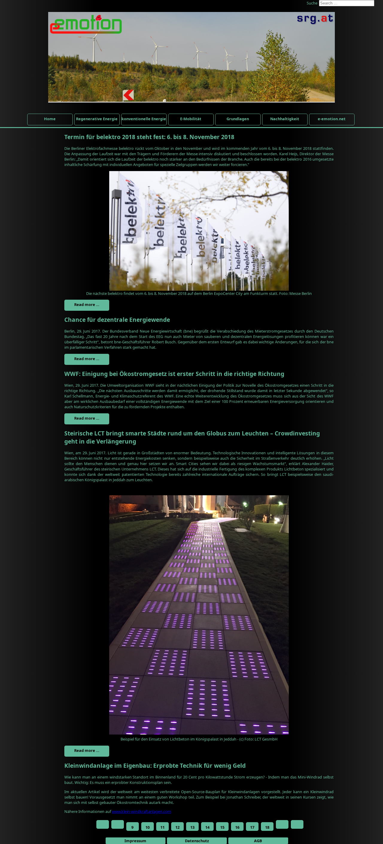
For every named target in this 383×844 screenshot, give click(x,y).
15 (222, 827)
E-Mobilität (190, 118)
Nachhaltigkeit (284, 118)
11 (162, 827)
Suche (312, 3)
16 (237, 827)
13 (192, 827)
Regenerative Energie (97, 118)
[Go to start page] (102, 824)
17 (252, 827)
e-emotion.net (332, 118)
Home (50, 118)
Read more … (86, 304)
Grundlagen (238, 118)
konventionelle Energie (143, 118)
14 (207, 827)
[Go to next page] (282, 824)
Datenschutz (197, 840)
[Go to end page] (297, 824)
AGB (258, 840)
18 (267, 827)
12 (177, 827)
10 (147, 827)
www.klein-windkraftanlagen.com (141, 811)
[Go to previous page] (117, 824)
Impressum (135, 840)
